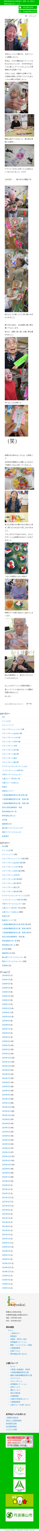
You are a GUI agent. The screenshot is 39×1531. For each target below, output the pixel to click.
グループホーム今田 (9, 746)
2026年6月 (6, 984)
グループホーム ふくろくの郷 (13, 729)
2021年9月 (6, 1210)
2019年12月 (6, 1263)
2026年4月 (6, 992)
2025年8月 (6, 1025)
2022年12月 (6, 1156)
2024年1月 (6, 1103)
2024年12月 (6, 1058)
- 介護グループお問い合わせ (19, 1405)
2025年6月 (6, 1033)
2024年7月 (6, 1078)
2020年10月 (6, 1247)
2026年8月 (6, 975)
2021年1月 (6, 1239)
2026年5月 (6, 988)
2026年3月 (6, 996)
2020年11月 (6, 1243)
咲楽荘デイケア (8, 791)
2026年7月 (6, 979)
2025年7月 (6, 1029)
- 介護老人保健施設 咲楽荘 (19, 1369)
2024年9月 (6, 1070)
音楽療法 (5, 836)
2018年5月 (6, 1276)
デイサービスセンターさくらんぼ (14, 766)
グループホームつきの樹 (11, 737)
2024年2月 (6, 1099)
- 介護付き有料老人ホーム (18, 1399)
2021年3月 (6, 1230)
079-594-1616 (27, 7)
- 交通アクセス (14, 1351)
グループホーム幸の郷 (10, 750)
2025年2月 (6, 1049)
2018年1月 (6, 1288)
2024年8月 (6, 1074)
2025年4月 (6, 1041)
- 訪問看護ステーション (17, 1342)
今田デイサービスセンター (12, 774)
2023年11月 (6, 1111)
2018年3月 (6, 1280)
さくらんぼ (6, 721)
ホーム (10, 1330)
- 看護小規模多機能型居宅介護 (20, 1375)
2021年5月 (6, 1226)
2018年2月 (6, 1284)
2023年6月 (6, 1132)
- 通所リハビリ (14, 1390)
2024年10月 (6, 1066)
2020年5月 (6, 1259)
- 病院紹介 (12, 1336)
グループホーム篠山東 (10, 762)
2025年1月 (6, 1054)
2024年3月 (6, 1095)
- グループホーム (15, 1381)
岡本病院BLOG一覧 (9, 811)
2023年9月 (6, 1119)
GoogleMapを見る (29, 11)
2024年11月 (6, 1062)
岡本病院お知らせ (8, 816)
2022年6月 (6, 1181)
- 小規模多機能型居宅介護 (18, 1372)
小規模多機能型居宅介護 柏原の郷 (15, 803)
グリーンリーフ (8, 725)
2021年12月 (6, 1197)
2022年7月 (6, 1177)
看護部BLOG (7, 824)
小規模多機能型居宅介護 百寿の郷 (14, 795)
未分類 (4, 820)
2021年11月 (6, 1202)
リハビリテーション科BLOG (12, 770)
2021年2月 (6, 1234)
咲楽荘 (4, 787)
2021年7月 (6, 1218)
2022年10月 (6, 1165)
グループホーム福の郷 (10, 754)
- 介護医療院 (13, 1396)
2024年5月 (6, 1086)
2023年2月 (6, 1148)
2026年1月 (6, 1004)
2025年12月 (6, 1008)
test (3, 717)
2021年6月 (6, 1222)
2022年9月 (6, 1169)
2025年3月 (6, 1045)
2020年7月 (6, 1255)
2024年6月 (6, 1082)
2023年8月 (6, 1123)
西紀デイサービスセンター (12, 832)
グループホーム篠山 (9, 758)
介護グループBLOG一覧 (11, 779)
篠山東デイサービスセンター (13, 828)
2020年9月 (6, 1251)
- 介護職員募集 (14, 1348)
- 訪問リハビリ (14, 1387)
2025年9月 (6, 1021)
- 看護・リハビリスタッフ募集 (20, 1345)
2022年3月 (6, 1189)
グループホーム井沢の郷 (11, 742)
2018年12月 (6, 1271)
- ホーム (11, 1366)
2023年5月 (6, 1136)
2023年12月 (6, 1107)
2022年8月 (6, 1173)
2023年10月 (6, 1115)
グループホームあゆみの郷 (12, 733)
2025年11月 (6, 1012)
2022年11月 (6, 1160)
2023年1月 (6, 1152)
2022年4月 (6, 1185)
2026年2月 (6, 1000)
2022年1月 (6, 1193)
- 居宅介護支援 (14, 1393)
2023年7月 (6, 1128)
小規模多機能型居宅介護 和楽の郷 (15, 799)
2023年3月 (6, 1144)
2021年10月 (6, 1206)
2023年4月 (6, 1140)
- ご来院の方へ (14, 1333)
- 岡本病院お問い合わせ (17, 1354)
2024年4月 (6, 1091)
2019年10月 (6, 1267)
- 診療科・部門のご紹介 (17, 1339)
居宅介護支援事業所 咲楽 (12, 807)
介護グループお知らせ (10, 783)
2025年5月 (6, 1037)
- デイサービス (14, 1378)
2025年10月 (6, 1017)
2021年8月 (6, 1214)
